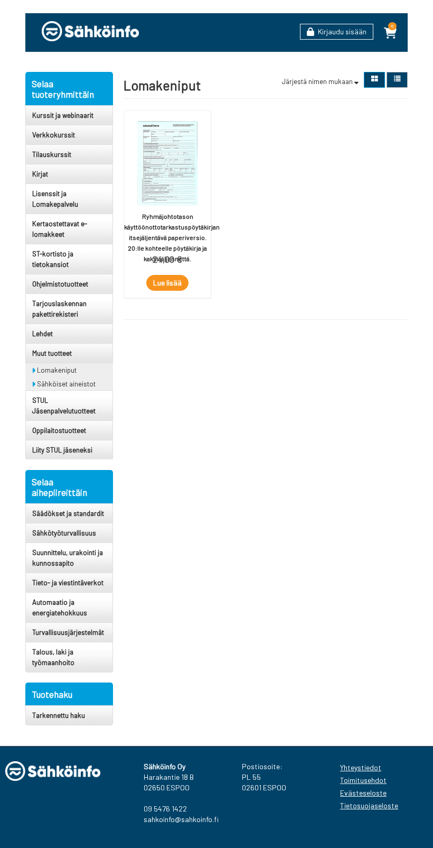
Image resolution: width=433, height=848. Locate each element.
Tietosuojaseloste (367, 805)
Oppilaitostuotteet (59, 430)
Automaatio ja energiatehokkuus (59, 607)
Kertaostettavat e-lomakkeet (59, 228)
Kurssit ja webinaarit (62, 115)
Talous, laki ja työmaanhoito (53, 657)
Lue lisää (167, 282)
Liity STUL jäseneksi (62, 450)
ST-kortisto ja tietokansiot (52, 259)
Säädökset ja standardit (68, 513)
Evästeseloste (363, 792)
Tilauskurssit (51, 154)
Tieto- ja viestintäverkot (67, 582)
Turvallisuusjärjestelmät (68, 632)
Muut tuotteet (52, 353)
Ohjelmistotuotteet (60, 284)
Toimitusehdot (363, 780)
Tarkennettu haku (58, 715)
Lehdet (42, 333)
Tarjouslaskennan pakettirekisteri (59, 308)
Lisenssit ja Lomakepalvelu (55, 198)
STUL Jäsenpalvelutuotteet (64, 405)
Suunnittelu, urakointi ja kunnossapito (67, 557)
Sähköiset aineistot (65, 384)
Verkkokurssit (53, 135)
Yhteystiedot (360, 767)
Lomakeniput (56, 370)
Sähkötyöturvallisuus (64, 533)
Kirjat (40, 174)
